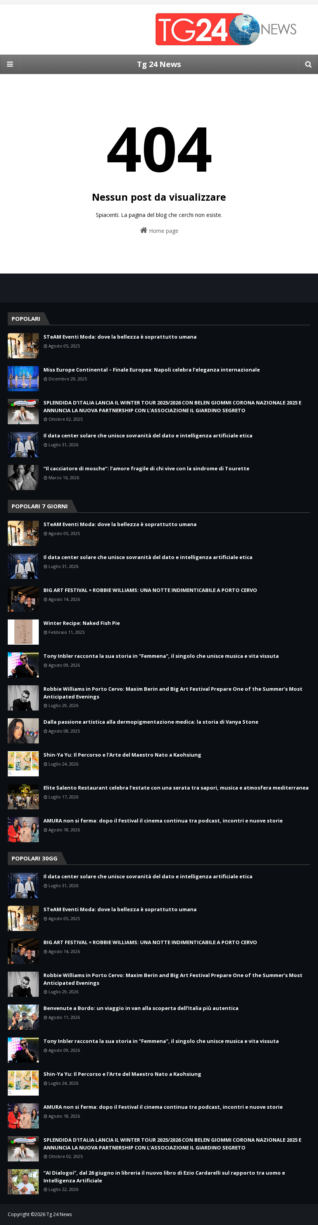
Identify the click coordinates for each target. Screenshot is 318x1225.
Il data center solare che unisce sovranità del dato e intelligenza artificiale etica (147, 435)
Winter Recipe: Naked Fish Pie (81, 622)
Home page (162, 230)
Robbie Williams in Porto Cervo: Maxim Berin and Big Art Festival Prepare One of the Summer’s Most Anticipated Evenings (172, 692)
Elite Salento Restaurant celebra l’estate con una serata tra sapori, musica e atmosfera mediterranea (176, 787)
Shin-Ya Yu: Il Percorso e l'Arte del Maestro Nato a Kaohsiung (122, 754)
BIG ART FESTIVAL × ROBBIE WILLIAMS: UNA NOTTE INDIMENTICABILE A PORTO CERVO (150, 590)
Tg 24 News (159, 64)
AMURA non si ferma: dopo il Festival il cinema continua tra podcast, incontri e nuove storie (163, 820)
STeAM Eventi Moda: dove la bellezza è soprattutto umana (120, 336)
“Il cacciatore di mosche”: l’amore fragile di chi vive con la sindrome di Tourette (146, 468)
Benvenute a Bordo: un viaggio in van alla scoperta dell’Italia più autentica (140, 1008)
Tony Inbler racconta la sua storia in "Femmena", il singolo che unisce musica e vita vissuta (161, 655)
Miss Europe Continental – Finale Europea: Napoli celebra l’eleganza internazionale (151, 369)
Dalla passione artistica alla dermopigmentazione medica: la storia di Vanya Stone (150, 721)
